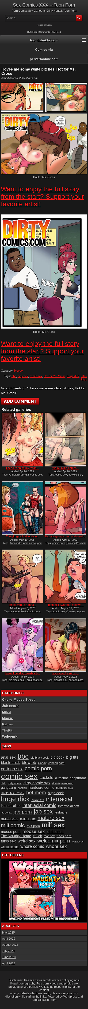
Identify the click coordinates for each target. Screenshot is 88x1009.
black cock (10, 762)
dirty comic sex (36, 783)
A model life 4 (18, 611)
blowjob (29, 762)
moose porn (11, 832)
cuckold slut (75, 474)
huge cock (56, 793)
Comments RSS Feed (50, 32)
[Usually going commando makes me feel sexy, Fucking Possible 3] (65, 508)
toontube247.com (44, 40)
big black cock (17, 680)
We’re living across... (65, 468)
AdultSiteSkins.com (44, 1000)
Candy (42, 763)
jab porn (23, 811)
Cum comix (44, 49)
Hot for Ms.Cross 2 (12, 793)
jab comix (6, 812)
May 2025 (8, 932)
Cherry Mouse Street (18, 699)
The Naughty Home (16, 836)
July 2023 (8, 951)
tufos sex (8, 841)
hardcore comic (41, 787)
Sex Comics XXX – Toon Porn (44, 4)
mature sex (51, 818)
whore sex (56, 846)
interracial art (11, 806)
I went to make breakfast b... (22, 673)
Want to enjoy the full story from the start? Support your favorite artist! (42, 196)
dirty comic (15, 783)
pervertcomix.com (44, 59)
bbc (13, 376)
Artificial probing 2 (19, 474)
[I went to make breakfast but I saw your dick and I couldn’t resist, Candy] (22, 645)
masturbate (9, 819)
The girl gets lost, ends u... (22, 536)
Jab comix (10, 705)
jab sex (43, 811)
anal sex (8, 757)
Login (49, 25)
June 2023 (9, 957)
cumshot (61, 778)
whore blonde (10, 847)
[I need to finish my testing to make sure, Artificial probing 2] (22, 439)
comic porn (58, 543)
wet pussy (78, 841)
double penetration (62, 783)
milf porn (33, 826)
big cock (23, 376)
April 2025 (8, 938)
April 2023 (8, 963)
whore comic (32, 846)
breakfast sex (34, 680)
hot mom (36, 792)
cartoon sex (12, 769)
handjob (22, 787)
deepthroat (78, 778)
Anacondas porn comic (23, 543)
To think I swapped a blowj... (65, 605)
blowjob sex (60, 680)
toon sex (49, 836)
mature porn (28, 819)
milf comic (13, 825)
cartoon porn (76, 680)
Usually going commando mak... (65, 536)
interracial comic (39, 805)
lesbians (61, 812)
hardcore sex (64, 787)
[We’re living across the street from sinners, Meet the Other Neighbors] (65, 439)
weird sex (26, 841)
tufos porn (64, 836)
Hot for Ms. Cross (54, 376)
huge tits (37, 800)
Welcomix (10, 736)
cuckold (46, 777)
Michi (6, 712)
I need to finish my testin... (22, 468)
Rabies (7, 724)
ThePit (7, 730)
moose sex (34, 831)
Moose (18, 370)
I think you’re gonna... (22, 605)
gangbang (8, 787)
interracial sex (68, 806)
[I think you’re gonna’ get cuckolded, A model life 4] (22, 576)
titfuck (37, 836)
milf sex (53, 825)
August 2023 (10, 944)
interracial (59, 799)
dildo (3, 783)
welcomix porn (53, 841)
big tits (72, 757)
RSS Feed (32, 32)
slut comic (55, 832)
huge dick (73, 376)
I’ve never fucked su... (65, 673)
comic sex (36, 376)
